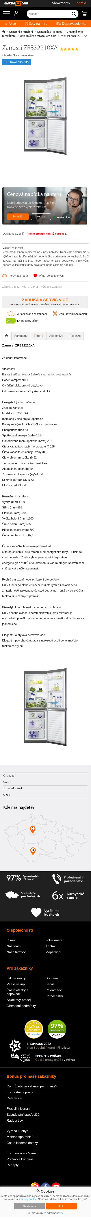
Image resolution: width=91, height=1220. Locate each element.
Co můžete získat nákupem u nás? (32, 1086)
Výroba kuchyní (18, 1131)
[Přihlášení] (14, 14)
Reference (14, 1098)
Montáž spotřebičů (20, 1137)
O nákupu (9, 776)
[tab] (6, 336)
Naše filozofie (16, 952)
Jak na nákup (16, 978)
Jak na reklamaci (12, 788)
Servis (50, 984)
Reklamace (53, 990)
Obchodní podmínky (21, 1006)
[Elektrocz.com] (14, 3)
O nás (6, 795)
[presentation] (6, 336)
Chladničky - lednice (49, 31)
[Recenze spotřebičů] (22, 879)
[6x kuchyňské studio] (68, 896)
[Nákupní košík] (86, 15)
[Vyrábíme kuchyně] (45, 912)
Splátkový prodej (19, 1000)
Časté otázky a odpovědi (17, 992)
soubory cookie (28, 1199)
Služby (7, 782)
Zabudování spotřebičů (73, 314)
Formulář (18, 216)
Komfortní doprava (20, 1092)
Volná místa (53, 940)
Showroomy (61, 3)
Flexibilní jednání (18, 1108)
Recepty (13, 1165)
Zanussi (57, 286)
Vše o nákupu (16, 984)
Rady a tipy (15, 1120)
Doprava (51, 978)
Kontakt (80, 3)
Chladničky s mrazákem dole (38, 36)
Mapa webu (53, 952)
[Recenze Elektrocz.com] (33, 1029)
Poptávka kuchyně (20, 1159)
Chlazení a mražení (21, 31)
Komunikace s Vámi (21, 1153)
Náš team (14, 946)
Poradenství (54, 996)
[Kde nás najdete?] (45, 840)
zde (61, 1213)
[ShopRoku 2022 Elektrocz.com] (42, 1046)
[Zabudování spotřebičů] (55, 314)
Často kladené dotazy (22, 1143)
